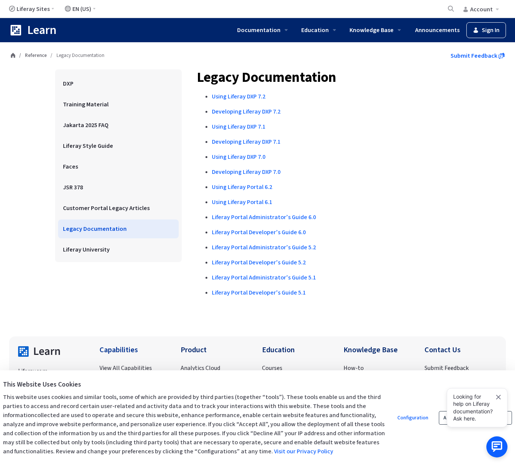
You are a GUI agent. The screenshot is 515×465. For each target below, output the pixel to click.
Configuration (412, 418)
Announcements (437, 30)
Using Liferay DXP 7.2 (238, 96)
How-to (353, 368)
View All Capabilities (126, 368)
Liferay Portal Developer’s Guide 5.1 (259, 293)
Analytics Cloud (200, 368)
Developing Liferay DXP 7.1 (246, 142)
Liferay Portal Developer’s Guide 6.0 (259, 232)
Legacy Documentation (266, 77)
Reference (36, 55)
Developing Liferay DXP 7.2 (246, 111)
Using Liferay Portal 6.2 (242, 187)
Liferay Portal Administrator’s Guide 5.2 (264, 247)
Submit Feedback (474, 56)
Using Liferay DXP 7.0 (238, 157)
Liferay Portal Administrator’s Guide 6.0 (264, 217)
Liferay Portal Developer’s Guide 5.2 (259, 262)
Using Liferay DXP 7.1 (238, 127)
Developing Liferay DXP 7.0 (246, 172)
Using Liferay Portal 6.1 (242, 202)
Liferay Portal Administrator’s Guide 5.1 (264, 277)
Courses (272, 368)
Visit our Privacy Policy (303, 451)
